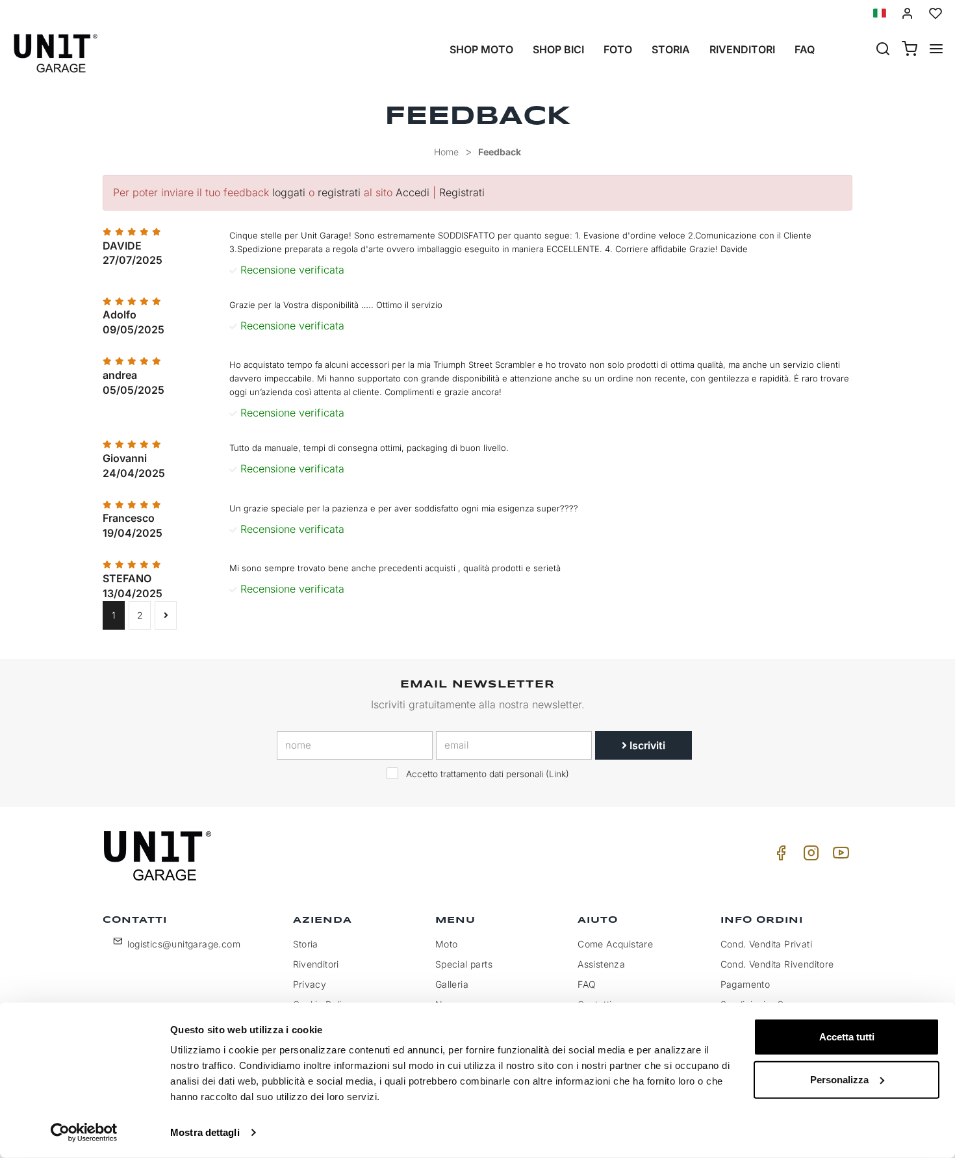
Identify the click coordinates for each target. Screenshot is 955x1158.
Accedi (412, 192)
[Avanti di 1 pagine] (166, 615)
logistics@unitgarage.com (184, 943)
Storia (671, 49)
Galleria (451, 984)
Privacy (310, 984)
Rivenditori (742, 49)
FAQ (587, 984)
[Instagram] (808, 856)
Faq (805, 49)
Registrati (462, 192)
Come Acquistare (615, 943)
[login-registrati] (907, 13)
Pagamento (745, 984)
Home (446, 151)
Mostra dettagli (205, 1132)
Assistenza (601, 964)
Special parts (463, 964)
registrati (339, 192)
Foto (618, 49)
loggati (288, 192)
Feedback (499, 151)
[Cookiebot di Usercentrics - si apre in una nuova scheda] (84, 1132)
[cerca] (883, 50)
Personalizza (839, 1079)
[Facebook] (779, 856)
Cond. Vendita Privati (766, 943)
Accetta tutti (846, 1036)
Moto (446, 943)
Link (557, 774)
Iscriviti (646, 745)
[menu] (936, 50)
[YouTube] (838, 856)
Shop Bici (558, 49)
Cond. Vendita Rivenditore (777, 964)
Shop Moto (481, 49)
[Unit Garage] (159, 856)
